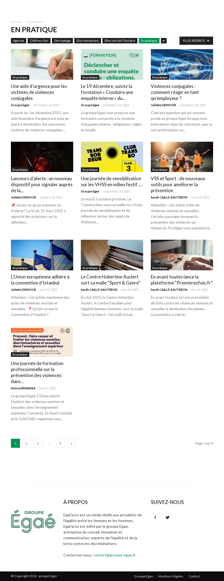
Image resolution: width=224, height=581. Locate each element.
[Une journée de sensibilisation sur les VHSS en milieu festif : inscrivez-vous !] (112, 157)
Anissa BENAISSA (23, 388)
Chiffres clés (39, 40)
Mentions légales (170, 576)
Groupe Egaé (20, 105)
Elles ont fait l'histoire (120, 40)
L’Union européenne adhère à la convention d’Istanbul (40, 280)
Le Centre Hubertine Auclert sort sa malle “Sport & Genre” (110, 280)
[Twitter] (167, 517)
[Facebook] (155, 517)
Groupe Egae (143, 576)
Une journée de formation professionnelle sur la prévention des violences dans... (37, 372)
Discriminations (87, 40)
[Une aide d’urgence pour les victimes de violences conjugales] (42, 64)
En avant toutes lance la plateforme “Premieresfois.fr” (182, 280)
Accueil (16, 22)
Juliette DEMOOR (163, 105)
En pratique (149, 40)
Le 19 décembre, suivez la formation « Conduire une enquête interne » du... (107, 92)
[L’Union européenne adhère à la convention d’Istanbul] (42, 255)
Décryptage (62, 40)
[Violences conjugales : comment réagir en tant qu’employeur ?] (182, 64)
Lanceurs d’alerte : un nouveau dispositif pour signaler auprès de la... (42, 184)
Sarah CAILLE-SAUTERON (169, 197)
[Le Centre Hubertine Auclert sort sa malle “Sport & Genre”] (112, 255)
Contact (194, 576)
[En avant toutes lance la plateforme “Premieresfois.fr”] (182, 255)
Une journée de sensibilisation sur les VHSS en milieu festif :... (112, 181)
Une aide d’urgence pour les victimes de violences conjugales (39, 92)
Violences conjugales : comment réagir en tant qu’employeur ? (175, 92)
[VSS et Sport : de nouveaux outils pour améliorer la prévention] (182, 157)
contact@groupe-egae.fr (114, 555)
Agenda (18, 40)
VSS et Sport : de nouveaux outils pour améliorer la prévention (178, 184)
